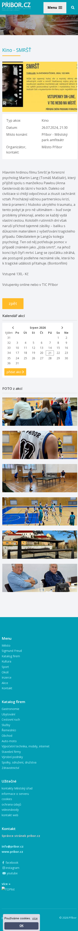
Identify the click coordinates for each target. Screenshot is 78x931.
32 (9, 343)
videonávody (10, 810)
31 (9, 338)
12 (33, 348)
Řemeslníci (9, 730)
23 (66, 353)
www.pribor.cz (12, 852)
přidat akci (14, 372)
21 (50, 353)
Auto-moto (9, 741)
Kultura (6, 661)
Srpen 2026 (38, 328)
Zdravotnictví (10, 768)
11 (25, 348)
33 (9, 348)
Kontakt (7, 688)
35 (9, 358)
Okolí (5, 672)
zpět (13, 303)
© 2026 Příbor (68, 917)
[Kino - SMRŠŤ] (39, 64)
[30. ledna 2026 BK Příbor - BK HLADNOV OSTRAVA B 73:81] (39, 412)
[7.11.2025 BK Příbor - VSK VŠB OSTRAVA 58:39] (39, 511)
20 (41, 353)
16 (66, 348)
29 (58, 358)
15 (58, 348)
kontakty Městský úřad (17, 788)
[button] (55, 7)
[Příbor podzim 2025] (39, 545)
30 (66, 358)
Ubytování (8, 714)
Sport (5, 667)
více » (6, 884)
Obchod (7, 736)
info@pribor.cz (13, 846)
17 (17, 353)
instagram (12, 868)
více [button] (35, 918)
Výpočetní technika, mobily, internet (26, 746)
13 (41, 348)
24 (17, 358)
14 (50, 348)
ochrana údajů (11, 804)
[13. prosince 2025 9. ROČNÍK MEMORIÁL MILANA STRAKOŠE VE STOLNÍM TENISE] (39, 478)
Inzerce (6, 677)
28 (50, 358)
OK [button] (22, 925)
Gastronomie (10, 709)
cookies (7, 799)
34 (9, 353)
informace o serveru (15, 794)
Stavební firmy (11, 752)
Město (6, 645)
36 (9, 363)
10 (17, 348)
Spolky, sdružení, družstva (19, 762)
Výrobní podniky (12, 757)
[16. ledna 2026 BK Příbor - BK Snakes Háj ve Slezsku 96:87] (39, 445)
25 (25, 358)
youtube (12, 873)
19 (33, 353)
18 (25, 353)
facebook (11, 862)
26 (33, 358)
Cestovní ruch (11, 719)
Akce (5, 683)
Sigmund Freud (12, 651)
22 (58, 353)
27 (41, 358)
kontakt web (10, 815)
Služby (6, 725)
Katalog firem (11, 656)
